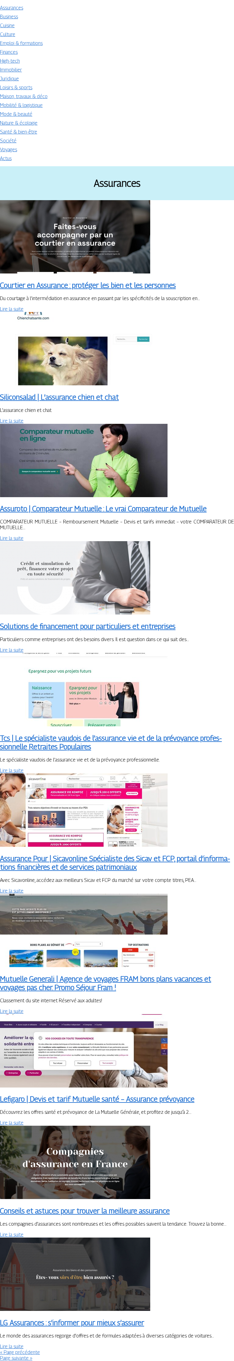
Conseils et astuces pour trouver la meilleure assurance (85, 1210)
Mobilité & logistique (21, 105)
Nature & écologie (18, 123)
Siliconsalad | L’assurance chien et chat (59, 397)
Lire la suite (11, 309)
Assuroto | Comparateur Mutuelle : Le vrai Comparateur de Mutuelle (103, 508)
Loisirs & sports (16, 87)
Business (9, 17)
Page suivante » (16, 1358)
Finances (9, 52)
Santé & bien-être (18, 132)
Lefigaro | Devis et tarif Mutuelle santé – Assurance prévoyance (97, 1099)
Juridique (9, 79)
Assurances (11, 8)
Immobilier (11, 70)
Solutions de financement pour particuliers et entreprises (88, 626)
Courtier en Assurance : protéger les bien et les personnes (88, 285)
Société (8, 141)
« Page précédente (20, 1352)
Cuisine (7, 25)
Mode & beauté (16, 114)
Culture (7, 34)
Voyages (8, 149)
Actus (6, 158)
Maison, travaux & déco (24, 96)
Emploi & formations (21, 43)
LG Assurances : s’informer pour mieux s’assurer (72, 1322)
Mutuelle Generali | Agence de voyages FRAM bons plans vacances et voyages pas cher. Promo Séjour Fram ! (105, 983)
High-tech (10, 61)
